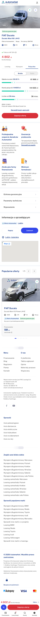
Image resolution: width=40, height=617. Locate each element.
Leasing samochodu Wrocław (15, 489)
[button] (20, 194)
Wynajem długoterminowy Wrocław (17, 470)
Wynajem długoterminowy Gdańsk (17, 473)
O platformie (26, 358)
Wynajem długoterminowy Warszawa (18, 460)
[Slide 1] (18, 300)
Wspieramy (25, 371)
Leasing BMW (9, 525)
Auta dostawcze (10, 426)
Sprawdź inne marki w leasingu (16, 541)
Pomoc (6, 368)
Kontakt (7, 371)
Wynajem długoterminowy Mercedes (18, 519)
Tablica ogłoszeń (27, 361)
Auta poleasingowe (11, 423)
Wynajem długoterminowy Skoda (16, 509)
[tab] (7, 66)
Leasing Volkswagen (12, 538)
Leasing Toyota (9, 531)
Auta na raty (8, 439)
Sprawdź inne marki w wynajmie (16, 522)
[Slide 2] (20, 300)
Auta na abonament (11, 436)
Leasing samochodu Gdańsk (14, 492)
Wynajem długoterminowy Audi (16, 515)
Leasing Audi (9, 535)
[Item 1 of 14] (20, 17)
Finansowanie (9, 358)
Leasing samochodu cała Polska (16, 495)
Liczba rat (8, 96)
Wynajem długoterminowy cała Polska (18, 476)
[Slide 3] (22, 300)
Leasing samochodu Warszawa (15, 479)
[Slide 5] (26, 338)
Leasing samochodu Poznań (14, 482)
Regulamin (8, 364)
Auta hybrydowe (10, 433)
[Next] (34, 271)
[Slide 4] (24, 300)
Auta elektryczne (10, 429)
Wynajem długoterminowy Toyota (17, 512)
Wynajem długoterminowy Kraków (17, 466)
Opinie (23, 364)
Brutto (20, 73)
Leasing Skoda (9, 528)
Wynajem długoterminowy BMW (16, 506)
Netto (32, 73)
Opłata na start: (10, 79)
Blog (5, 361)
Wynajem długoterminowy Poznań (17, 463)
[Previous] (28, 271)
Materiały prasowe (28, 368)
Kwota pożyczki (11, 88)
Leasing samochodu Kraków (14, 485)
